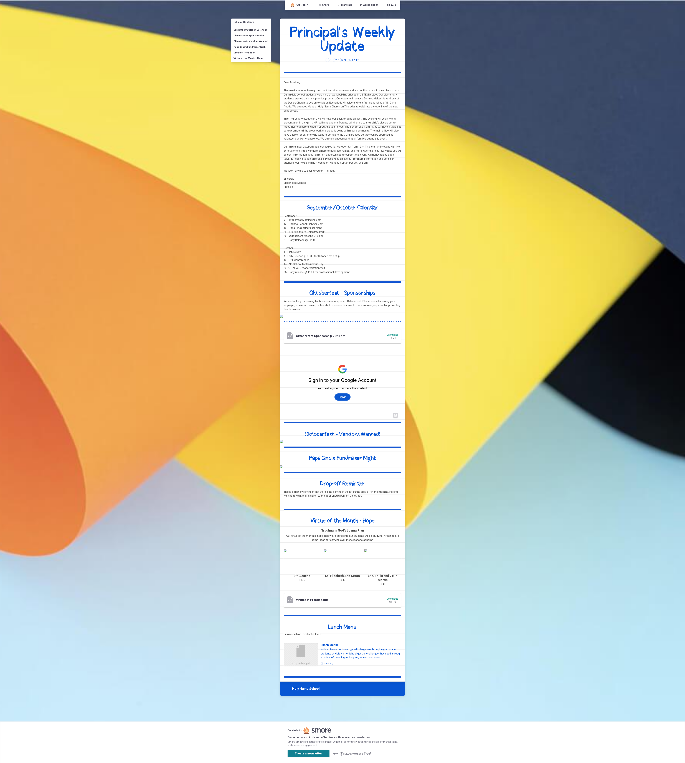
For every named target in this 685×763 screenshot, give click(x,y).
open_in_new (395, 415)
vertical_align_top (266, 22)
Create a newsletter (308, 753)
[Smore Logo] (299, 5)
